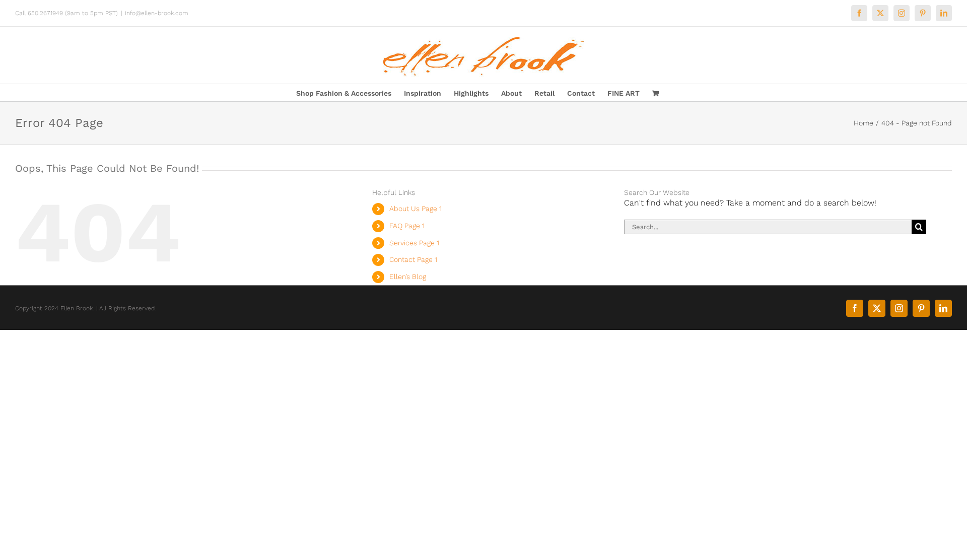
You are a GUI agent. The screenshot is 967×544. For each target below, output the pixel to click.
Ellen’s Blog (407, 277)
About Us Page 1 (415, 209)
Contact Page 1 (413, 259)
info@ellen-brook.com (156, 13)
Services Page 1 (414, 243)
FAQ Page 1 (407, 226)
